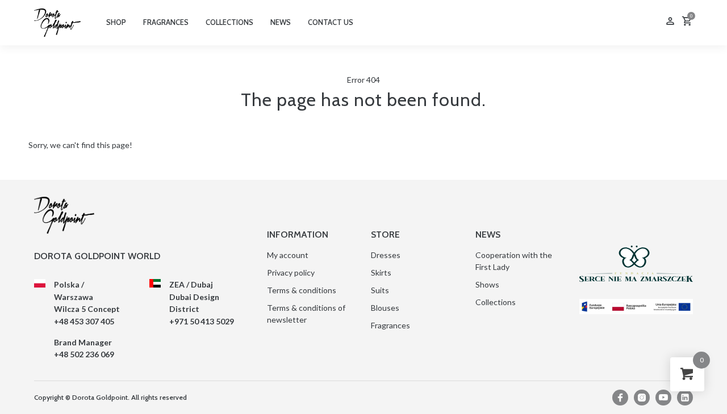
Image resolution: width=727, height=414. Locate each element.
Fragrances (390, 325)
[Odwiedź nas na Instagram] (642, 397)
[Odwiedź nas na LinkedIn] (685, 397)
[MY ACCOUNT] (670, 22)
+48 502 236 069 (84, 354)
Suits (380, 290)
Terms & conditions (301, 290)
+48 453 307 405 (84, 321)
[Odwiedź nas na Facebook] (620, 397)
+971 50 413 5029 (201, 321)
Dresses (385, 255)
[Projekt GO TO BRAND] (636, 306)
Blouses (385, 307)
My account (287, 255)
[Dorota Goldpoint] (57, 22)
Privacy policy (291, 272)
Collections (495, 302)
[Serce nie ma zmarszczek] (636, 264)
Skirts (381, 272)
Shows (487, 284)
